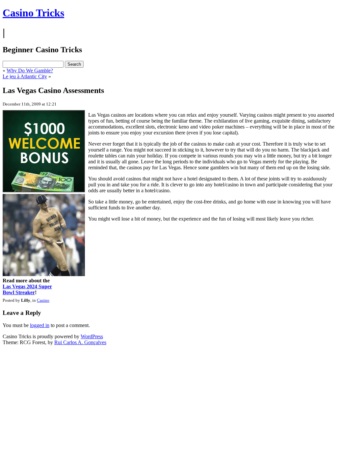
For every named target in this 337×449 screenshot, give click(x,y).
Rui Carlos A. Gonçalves (80, 342)
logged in (39, 325)
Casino (43, 300)
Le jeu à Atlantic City (25, 76)
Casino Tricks (33, 13)
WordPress (92, 336)
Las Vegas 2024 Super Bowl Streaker (27, 289)
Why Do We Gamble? (30, 70)
